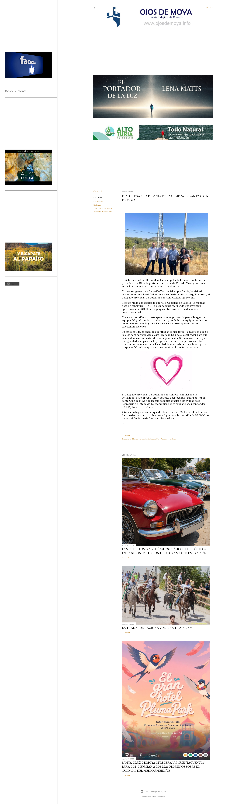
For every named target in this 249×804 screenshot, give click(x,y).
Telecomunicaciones (102, 212)
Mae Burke (161, 797)
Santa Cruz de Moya (102, 208)
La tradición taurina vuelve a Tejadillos (157, 628)
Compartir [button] (97, 191)
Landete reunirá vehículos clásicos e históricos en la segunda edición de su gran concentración (164, 551)
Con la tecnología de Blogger (155, 792)
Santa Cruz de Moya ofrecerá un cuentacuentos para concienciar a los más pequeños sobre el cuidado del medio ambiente (163, 766)
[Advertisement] (151, 47)
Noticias (97, 205)
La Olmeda (98, 201)
